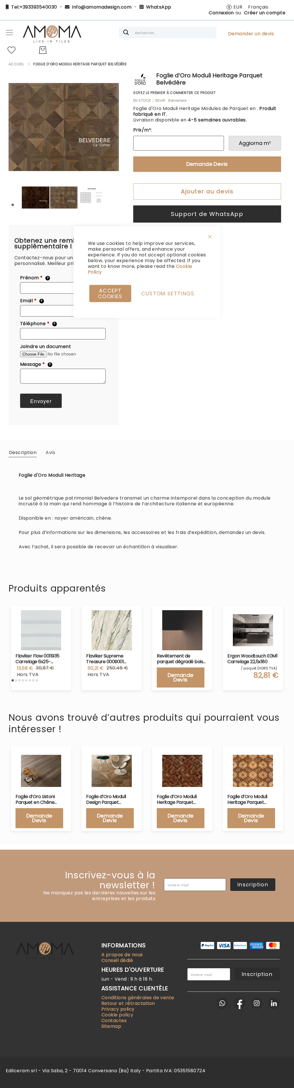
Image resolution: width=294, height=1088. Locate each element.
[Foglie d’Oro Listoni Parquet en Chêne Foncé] (41, 771)
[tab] (23, 452)
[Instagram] (256, 1003)
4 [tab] (23, 680)
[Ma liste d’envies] (11, 50)
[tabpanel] (35, 197)
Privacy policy (118, 1009)
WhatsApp (158, 7)
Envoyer (41, 400)
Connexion (221, 12)
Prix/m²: (142, 130)
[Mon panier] (43, 50)
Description (22, 452)
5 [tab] (26, 680)
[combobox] (167, 32)
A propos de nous (122, 954)
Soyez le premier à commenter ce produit (174, 92)
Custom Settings (168, 293)
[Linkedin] (274, 1003)
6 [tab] (30, 680)
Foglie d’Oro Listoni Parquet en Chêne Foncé (35, 799)
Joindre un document (45, 346)
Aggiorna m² (255, 143)
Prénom (34, 278)
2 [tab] (16, 680)
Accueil (16, 64)
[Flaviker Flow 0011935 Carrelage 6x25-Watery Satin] (41, 630)
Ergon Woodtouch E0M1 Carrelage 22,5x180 (252, 659)
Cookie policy (117, 1015)
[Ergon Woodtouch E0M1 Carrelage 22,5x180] (252, 630)
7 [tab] (33, 680)
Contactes (114, 1020)
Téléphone (38, 324)
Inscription (252, 884)
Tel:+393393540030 (34, 7)
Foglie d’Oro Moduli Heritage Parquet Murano (247, 799)
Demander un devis (251, 34)
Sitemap (111, 1026)
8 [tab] (37, 680)
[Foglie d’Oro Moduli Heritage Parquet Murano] (252, 771)
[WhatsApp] (222, 1003)
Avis (50, 452)
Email (31, 301)
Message (35, 364)
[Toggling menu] (9, 32)
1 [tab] (12, 205)
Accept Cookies (110, 293)
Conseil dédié (117, 960)
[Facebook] (239, 1003)
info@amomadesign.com (101, 7)
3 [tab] (19, 680)
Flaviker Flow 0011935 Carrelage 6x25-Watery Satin (37, 659)
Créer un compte (264, 12)
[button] (234, 7)
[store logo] (52, 32)
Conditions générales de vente (137, 997)
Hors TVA (28, 674)
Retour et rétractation (128, 1003)
